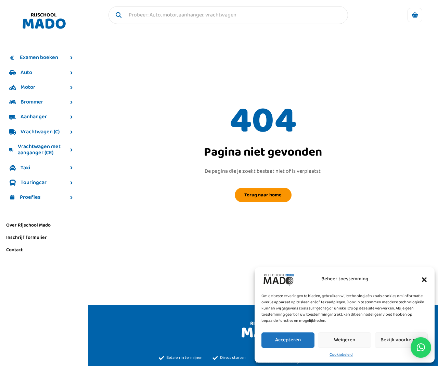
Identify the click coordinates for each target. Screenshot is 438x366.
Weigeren (344, 340)
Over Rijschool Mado (28, 225)
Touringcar (34, 182)
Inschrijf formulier (26, 237)
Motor (28, 87)
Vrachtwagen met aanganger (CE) (39, 149)
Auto (26, 72)
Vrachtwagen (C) (40, 131)
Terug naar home (263, 195)
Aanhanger (34, 116)
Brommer (32, 102)
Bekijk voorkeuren (401, 340)
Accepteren (288, 340)
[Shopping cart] (415, 15)
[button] (424, 279)
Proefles (30, 197)
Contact (14, 250)
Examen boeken (39, 57)
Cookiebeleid (341, 354)
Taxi (25, 167)
